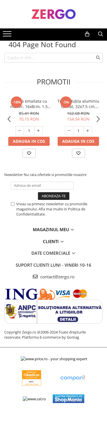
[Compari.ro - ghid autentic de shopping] (72, 378)
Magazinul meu (51, 229)
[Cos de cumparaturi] (87, 34)
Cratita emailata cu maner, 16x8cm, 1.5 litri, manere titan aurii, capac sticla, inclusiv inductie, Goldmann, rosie (29, 103)
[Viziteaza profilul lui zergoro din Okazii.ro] (31, 378)
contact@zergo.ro (56, 276)
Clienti (51, 241)
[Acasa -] (53, 14)
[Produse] (8, 35)
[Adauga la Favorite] (29, 153)
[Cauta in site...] (100, 34)
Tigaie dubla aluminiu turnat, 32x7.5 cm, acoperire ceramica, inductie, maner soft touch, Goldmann (78, 103)
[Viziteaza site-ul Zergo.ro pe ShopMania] (68, 398)
